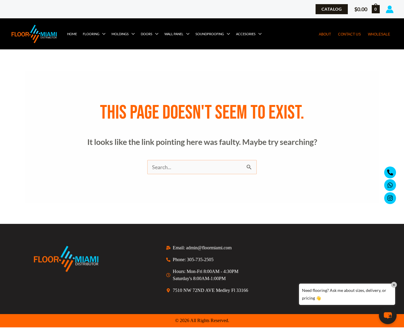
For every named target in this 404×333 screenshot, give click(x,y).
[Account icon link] (390, 9)
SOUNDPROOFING (209, 34)
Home (72, 34)
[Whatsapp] (390, 185)
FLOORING (91, 34)
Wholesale (379, 34)
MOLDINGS (120, 34)
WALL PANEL (173, 34)
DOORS (146, 34)
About (325, 34)
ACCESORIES (246, 34)
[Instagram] (390, 198)
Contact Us (349, 34)
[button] (332, 9)
